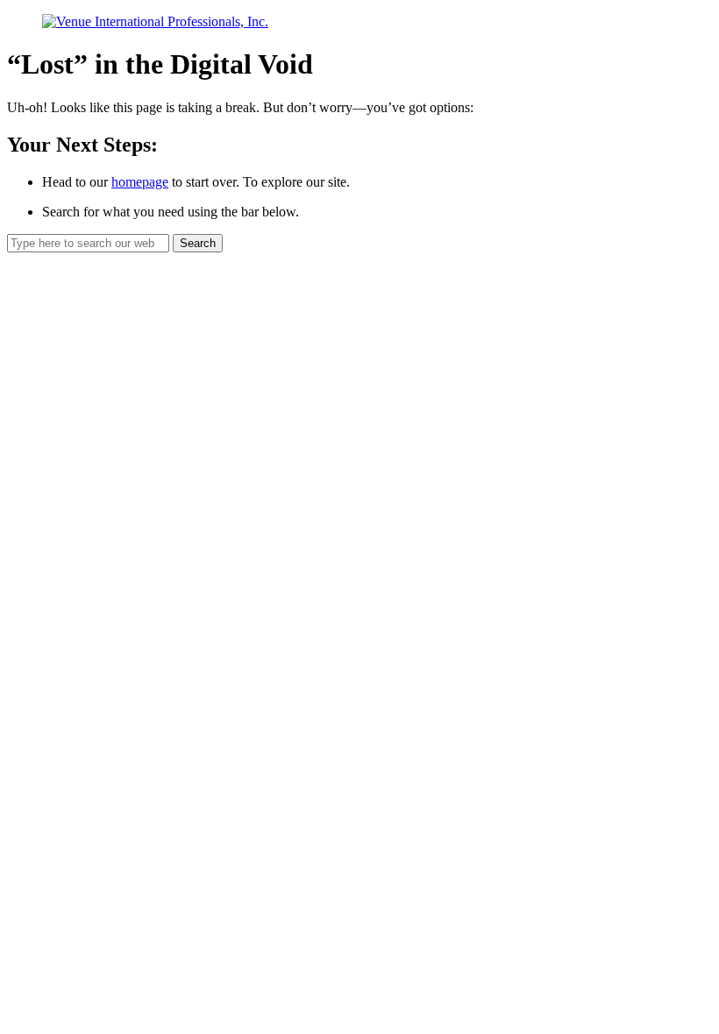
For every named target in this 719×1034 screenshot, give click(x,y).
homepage (139, 181)
